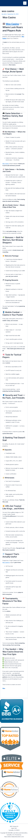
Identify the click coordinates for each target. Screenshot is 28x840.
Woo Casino (12, 23)
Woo (3, 688)
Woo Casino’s (6, 562)
